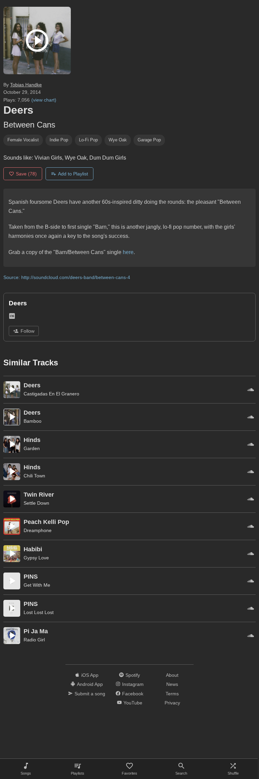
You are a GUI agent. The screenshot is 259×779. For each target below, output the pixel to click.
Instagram (133, 684)
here (128, 252)
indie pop (59, 139)
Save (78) (26, 173)
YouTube (132, 702)
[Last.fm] (12, 317)
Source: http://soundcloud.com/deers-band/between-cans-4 (66, 277)
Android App (90, 684)
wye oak (118, 139)
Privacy (172, 702)
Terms (172, 693)
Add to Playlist (73, 173)
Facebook (132, 693)
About (172, 675)
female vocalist (23, 139)
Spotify (132, 675)
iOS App (89, 675)
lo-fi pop (88, 139)
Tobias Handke (26, 84)
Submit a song (90, 693)
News (172, 684)
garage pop (149, 139)
